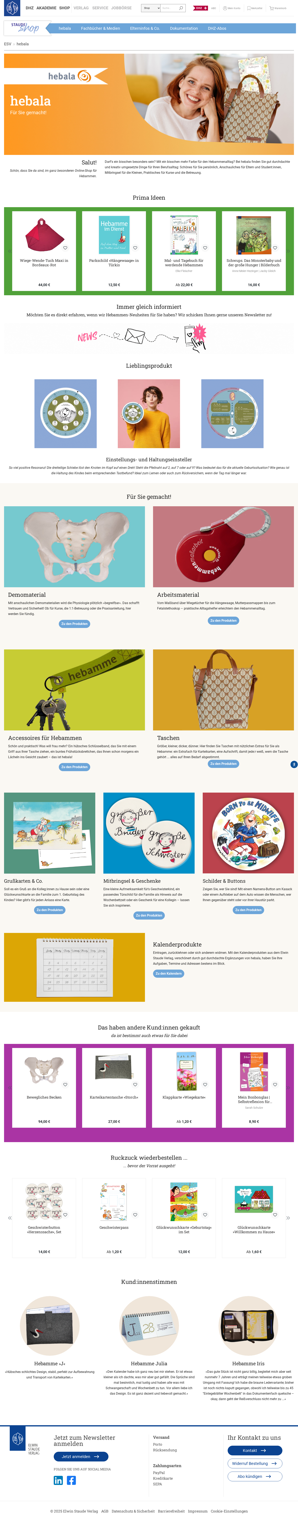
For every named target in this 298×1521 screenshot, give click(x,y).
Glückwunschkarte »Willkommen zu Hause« (254, 1229)
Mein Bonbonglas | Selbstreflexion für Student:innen (254, 1099)
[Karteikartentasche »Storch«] (114, 1071)
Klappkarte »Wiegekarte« (184, 1097)
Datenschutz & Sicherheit (133, 1511)
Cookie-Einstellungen (229, 1511)
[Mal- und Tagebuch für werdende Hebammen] (114, 235)
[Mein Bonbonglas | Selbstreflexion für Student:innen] (253, 1071)
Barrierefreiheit (171, 1511)
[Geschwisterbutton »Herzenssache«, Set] (44, 1202)
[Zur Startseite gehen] (12, 8)
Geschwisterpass (114, 1227)
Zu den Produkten (74, 624)
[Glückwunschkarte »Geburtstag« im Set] (183, 1202)
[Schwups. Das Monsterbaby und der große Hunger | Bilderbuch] (183, 235)
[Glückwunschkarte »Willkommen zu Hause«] (253, 1202)
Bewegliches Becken (44, 1097)
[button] (29, 8)
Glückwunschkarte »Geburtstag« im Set (184, 1229)
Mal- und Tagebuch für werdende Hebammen (114, 262)
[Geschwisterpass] (114, 1202)
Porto (157, 1444)
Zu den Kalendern (169, 973)
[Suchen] (181, 8)
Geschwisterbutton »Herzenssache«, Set (44, 1229)
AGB (104, 1511)
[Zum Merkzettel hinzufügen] (65, 248)
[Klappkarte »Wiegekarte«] (183, 1071)
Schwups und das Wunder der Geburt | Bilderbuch (254, 262)
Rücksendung (165, 1449)
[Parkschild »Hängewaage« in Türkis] (44, 235)
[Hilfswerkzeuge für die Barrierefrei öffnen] (294, 764)
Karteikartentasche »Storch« (114, 1097)
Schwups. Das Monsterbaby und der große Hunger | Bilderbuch (184, 262)
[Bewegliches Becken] (44, 1071)
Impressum (198, 1511)
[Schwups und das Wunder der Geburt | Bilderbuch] (253, 235)
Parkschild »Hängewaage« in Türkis (44, 262)
